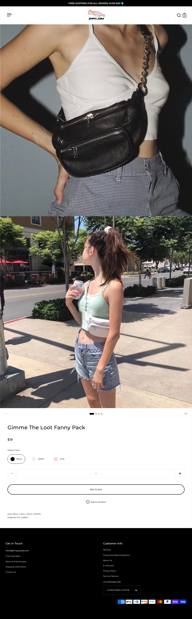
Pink (62, 459)
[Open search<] (179, 15)
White (41, 459)
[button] (185, 414)
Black (19, 459)
